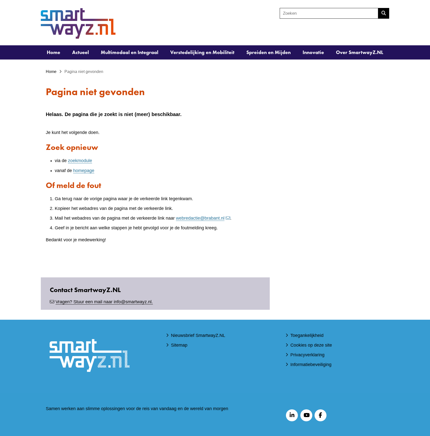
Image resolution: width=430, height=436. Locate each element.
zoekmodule (80, 160)
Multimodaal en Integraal (129, 52)
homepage (83, 170)
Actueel (80, 52)
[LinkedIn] (292, 415)
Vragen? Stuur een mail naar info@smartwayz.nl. (104, 301)
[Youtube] (306, 415)
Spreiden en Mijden (268, 52)
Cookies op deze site (311, 345)
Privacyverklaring (307, 354)
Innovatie (313, 52)
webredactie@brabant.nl (200, 218)
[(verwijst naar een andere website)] (89, 379)
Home (53, 52)
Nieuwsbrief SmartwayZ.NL (198, 335)
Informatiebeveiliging (310, 364)
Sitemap (179, 345)
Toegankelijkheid (306, 335)
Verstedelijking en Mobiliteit (202, 52)
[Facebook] (320, 415)
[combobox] (329, 13)
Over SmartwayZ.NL (359, 52)
